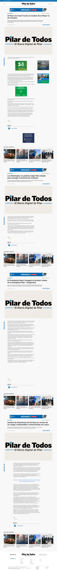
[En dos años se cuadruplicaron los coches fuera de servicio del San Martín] (35, 154)
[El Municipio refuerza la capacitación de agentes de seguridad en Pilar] (47, 154)
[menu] (4, 4)
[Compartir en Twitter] (46, 24)
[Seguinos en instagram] (13, 554)
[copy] (49, 24)
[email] (47, 24)
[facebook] (44, 24)
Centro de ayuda (38, 566)
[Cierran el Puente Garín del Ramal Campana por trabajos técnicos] (9, 154)
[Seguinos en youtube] (10, 554)
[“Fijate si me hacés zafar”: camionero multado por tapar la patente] (22, 154)
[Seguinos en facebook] (15, 554)
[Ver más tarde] (42, 24)
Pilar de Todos (14, 128)
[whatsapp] (43, 24)
